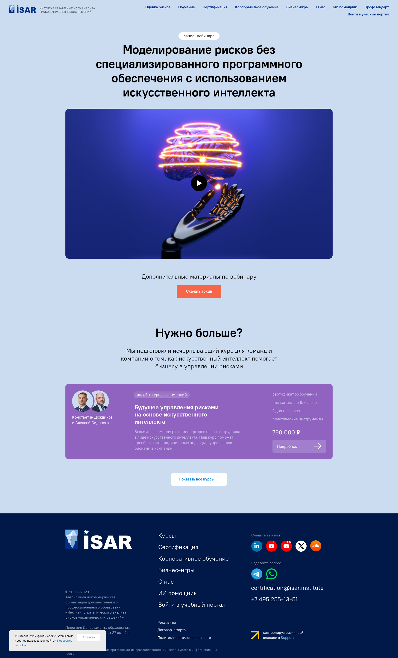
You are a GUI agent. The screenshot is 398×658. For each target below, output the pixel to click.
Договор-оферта (172, 630)
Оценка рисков (157, 7)
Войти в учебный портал (368, 14)
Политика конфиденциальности (184, 637)
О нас (320, 7)
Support (287, 637)
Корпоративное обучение (193, 558)
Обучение (186, 7)
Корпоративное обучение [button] (256, 7)
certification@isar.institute (287, 587)
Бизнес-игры (297, 7)
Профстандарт (377, 7)
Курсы (167, 535)
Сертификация (215, 7)
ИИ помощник (345, 7)
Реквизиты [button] (167, 622)
